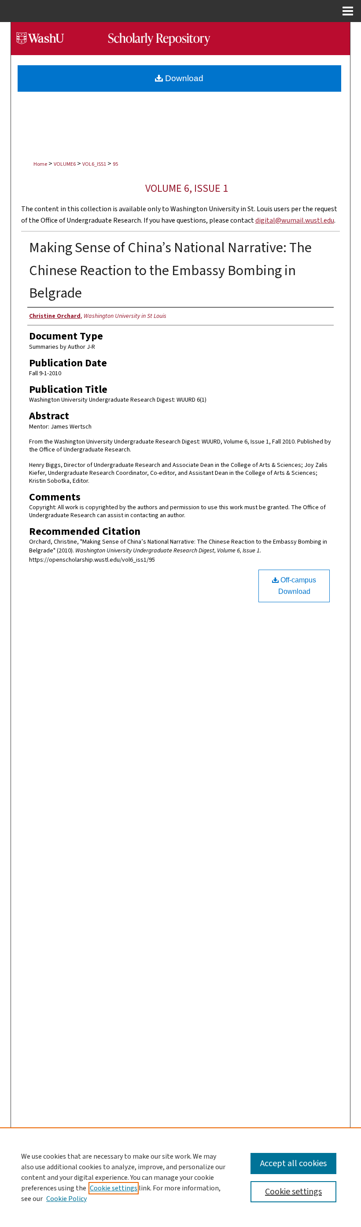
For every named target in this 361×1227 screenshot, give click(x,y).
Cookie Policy (66, 1199)
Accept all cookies (293, 1163)
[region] (180, 1177)
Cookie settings (113, 1188)
